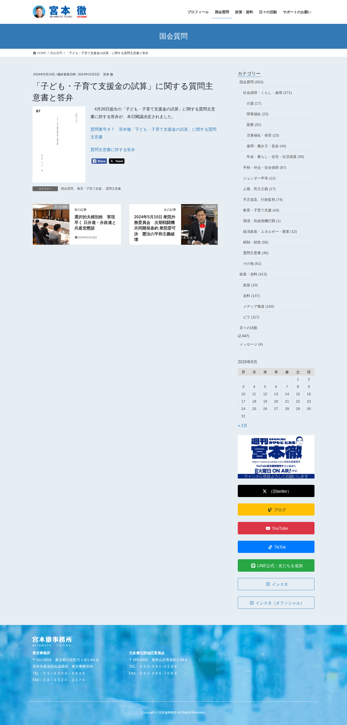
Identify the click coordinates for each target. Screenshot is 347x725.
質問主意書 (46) (256, 253)
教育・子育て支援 (89, 188)
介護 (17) (254, 103)
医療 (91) (254, 125)
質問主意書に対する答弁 (112, 149)
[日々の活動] (51, 223)
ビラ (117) (251, 317)
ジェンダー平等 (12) (259, 178)
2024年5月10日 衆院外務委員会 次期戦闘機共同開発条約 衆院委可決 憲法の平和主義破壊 (155, 228)
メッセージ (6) (251, 344)
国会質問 (67, 188)
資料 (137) (251, 296)
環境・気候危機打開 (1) (262, 221)
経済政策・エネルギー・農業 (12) (270, 231)
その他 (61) (252, 263)
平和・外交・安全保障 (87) (264, 168)
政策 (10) (250, 285)
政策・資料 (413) (253, 274)
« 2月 (242, 425)
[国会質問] (199, 223)
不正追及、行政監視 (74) (263, 199)
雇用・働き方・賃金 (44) (266, 146)
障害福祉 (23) (258, 114)
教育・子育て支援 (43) (261, 210)
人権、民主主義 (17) (259, 189)
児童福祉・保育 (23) (263, 135)
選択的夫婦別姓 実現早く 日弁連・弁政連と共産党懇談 (95, 222)
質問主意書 (113, 188)
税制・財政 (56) (256, 242)
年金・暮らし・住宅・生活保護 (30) (275, 157)
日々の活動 (248, 328)
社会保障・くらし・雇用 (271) (267, 93)
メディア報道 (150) (258, 306)
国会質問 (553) (251, 82)
